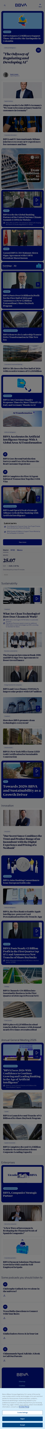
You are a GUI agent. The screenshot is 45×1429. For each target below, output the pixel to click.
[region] (22, 1408)
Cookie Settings (22, 1412)
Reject (22, 1419)
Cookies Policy (24, 1407)
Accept (22, 1425)
